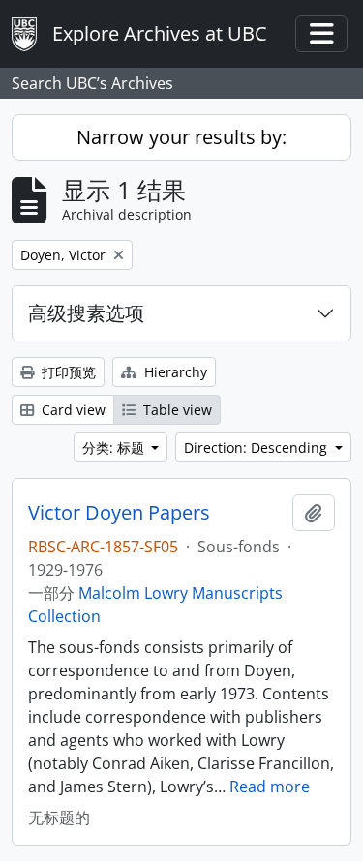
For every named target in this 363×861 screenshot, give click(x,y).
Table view (175, 410)
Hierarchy (173, 372)
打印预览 (67, 372)
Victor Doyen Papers (119, 512)
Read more (269, 786)
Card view (72, 410)
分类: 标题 (115, 447)
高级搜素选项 (86, 313)
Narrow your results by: (181, 137)
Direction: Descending (257, 447)
